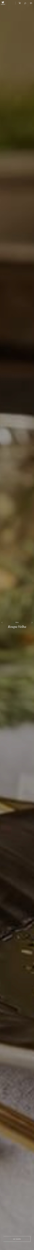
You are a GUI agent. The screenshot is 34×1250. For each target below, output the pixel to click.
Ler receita (17, 1239)
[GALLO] (3, 3)
